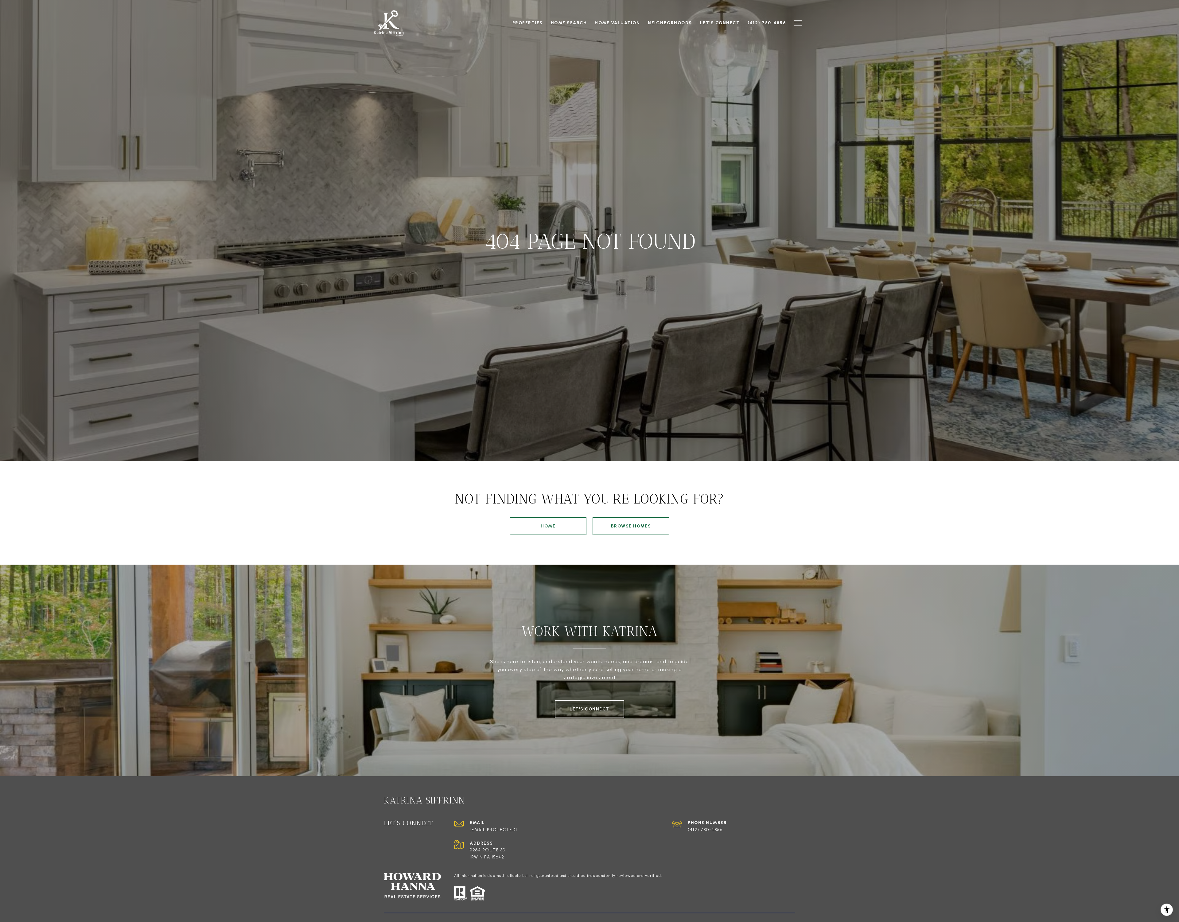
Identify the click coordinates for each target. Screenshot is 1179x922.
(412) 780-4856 (705, 829)
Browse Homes (631, 526)
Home (548, 526)
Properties (527, 22)
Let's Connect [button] (589, 709)
